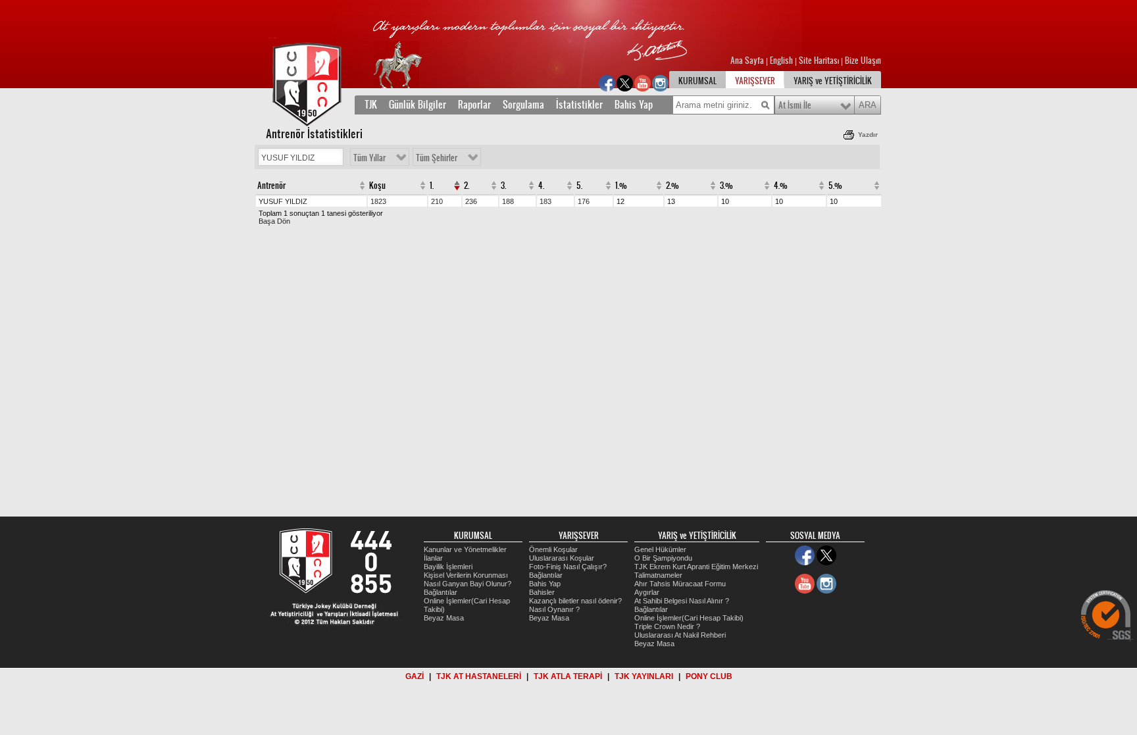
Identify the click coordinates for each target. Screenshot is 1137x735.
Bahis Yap (634, 104)
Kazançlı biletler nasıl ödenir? (575, 601)
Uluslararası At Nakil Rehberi (680, 635)
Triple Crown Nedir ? (667, 626)
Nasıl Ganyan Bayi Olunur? (467, 584)
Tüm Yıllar (369, 158)
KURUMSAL (697, 81)
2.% (672, 185)
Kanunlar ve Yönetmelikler (465, 549)
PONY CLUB (709, 676)
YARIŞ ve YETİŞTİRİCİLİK (833, 81)
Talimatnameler (658, 575)
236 (471, 201)
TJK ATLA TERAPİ (568, 676)
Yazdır (868, 134)
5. (579, 185)
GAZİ (414, 676)
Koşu (377, 185)
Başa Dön (274, 221)
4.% (781, 185)
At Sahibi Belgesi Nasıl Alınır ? (681, 601)
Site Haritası (820, 60)
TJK (371, 104)
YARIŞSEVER (755, 81)
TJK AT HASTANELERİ (478, 676)
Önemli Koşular (553, 549)
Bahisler (542, 592)
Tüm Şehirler (436, 158)
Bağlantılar (440, 592)
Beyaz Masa (444, 618)
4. (541, 185)
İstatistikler (579, 104)
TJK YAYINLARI (644, 676)
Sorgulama (523, 104)
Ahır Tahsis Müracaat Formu (680, 584)
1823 (378, 201)
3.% (726, 185)
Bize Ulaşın (863, 60)
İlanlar (433, 558)
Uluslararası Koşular (561, 558)
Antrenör (271, 185)
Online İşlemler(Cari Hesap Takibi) (689, 618)
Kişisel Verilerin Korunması (466, 575)
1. (432, 185)
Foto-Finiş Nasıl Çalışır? (568, 566)
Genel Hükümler (660, 549)
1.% (621, 185)
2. (466, 185)
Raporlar (474, 104)
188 (508, 201)
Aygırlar (646, 592)
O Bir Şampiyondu (663, 558)
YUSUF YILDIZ (283, 201)
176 (584, 201)
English (781, 60)
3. (503, 185)
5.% (835, 185)
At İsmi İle (794, 105)
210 (437, 201)
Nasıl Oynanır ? (554, 609)
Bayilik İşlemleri (448, 566)
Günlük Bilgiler (417, 104)
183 (545, 201)
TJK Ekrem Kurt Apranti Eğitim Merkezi (696, 566)
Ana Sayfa (748, 60)
